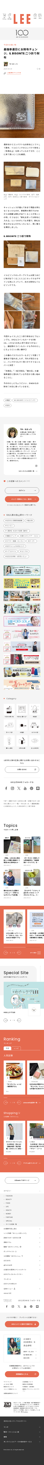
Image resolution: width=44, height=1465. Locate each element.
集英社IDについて (9, 1387)
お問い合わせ (22, 769)
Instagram (36, 466)
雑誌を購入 (26, 1358)
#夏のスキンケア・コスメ (29, 536)
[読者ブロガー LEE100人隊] (22, 34)
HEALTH (8, 1210)
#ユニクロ (24, 551)
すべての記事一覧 (11, 1224)
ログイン (22, 490)
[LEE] (22, 19)
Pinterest (31, 788)
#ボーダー (31, 541)
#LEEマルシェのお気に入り (14, 546)
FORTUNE (9, 1217)
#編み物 (30, 520)
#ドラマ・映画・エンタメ (14, 541)
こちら (26, 1412)
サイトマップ (7, 1382)
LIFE (7, 1207)
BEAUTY (9, 1199)
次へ (19, 953)
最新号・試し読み (28, 1352)
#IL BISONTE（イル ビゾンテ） (25, 400)
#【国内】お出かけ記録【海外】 (16, 531)
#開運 (7, 400)
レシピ (16, 1048)
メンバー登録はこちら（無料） (22, 499)
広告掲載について (28, 1382)
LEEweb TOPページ (22, 1180)
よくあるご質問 (8, 1384)
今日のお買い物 (10, 45)
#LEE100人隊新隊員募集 (13, 520)
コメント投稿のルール (10, 1389)
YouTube (25, 788)
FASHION (9, 1196)
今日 (7, 1048)
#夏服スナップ (10, 536)
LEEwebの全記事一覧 (30, 1102)
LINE (37, 788)
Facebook (6, 788)
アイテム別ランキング (30, 1163)
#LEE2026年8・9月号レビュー (16, 556)
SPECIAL (9, 1221)
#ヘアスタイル (10, 551)
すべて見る (33, 953)
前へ (6, 953)
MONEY (8, 1214)
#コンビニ (9, 526)
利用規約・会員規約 (28, 1387)
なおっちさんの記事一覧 (26, 471)
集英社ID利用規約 (28, 1384)
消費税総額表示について (11, 1393)
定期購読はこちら (22, 1374)
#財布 (7, 405)
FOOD (8, 1203)
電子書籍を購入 (28, 1355)
